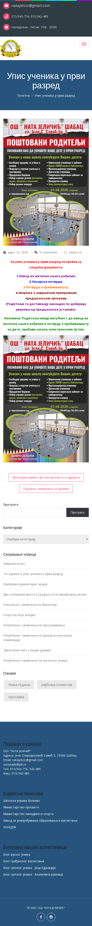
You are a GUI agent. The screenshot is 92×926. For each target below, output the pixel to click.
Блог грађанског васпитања (23, 861)
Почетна (23, 95)
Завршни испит (14, 564)
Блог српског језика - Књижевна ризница (33, 874)
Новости (75, 252)
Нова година (19, 684)
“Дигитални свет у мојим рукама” (27, 650)
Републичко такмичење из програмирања (34, 625)
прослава (16, 697)
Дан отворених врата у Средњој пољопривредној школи (44, 594)
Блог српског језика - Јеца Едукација (29, 868)
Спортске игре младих (19, 615)
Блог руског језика (16, 854)
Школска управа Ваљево (21, 801)
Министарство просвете (21, 807)
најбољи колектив (56, 684)
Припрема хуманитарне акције (25, 584)
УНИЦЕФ (9, 827)
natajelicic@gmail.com (31, 5)
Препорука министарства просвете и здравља (46, 477)
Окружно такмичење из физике (46, 489)
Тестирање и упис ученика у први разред (33, 574)
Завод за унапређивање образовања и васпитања (40, 820)
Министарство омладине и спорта (28, 814)
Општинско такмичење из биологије (30, 605)
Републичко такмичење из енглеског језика (35, 660)
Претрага (10, 504)
